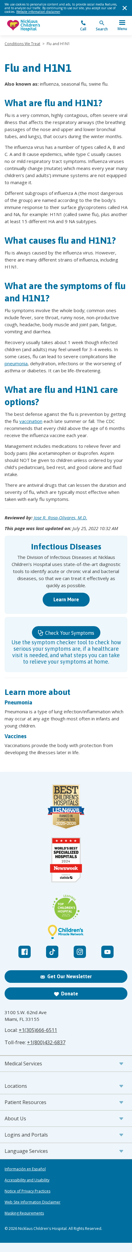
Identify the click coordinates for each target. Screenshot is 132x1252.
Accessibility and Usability (27, 1180)
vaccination (30, 421)
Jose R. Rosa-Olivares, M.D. (60, 517)
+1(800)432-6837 (46, 1042)
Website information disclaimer (38, 12)
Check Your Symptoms (69, 633)
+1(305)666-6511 (38, 1030)
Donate (69, 993)
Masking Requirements (24, 1213)
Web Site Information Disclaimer (32, 1202)
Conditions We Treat (22, 43)
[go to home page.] (35, 25)
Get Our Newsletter (69, 976)
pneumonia (16, 363)
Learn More (66, 599)
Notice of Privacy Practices (27, 1191)
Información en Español (25, 1169)
